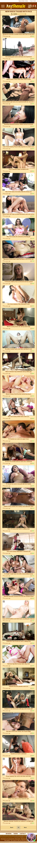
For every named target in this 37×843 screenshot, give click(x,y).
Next (25, 827)
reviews (8, 833)
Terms (15, 833)
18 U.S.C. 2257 (18, 836)
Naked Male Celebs (23, 1)
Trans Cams (33, 1)
